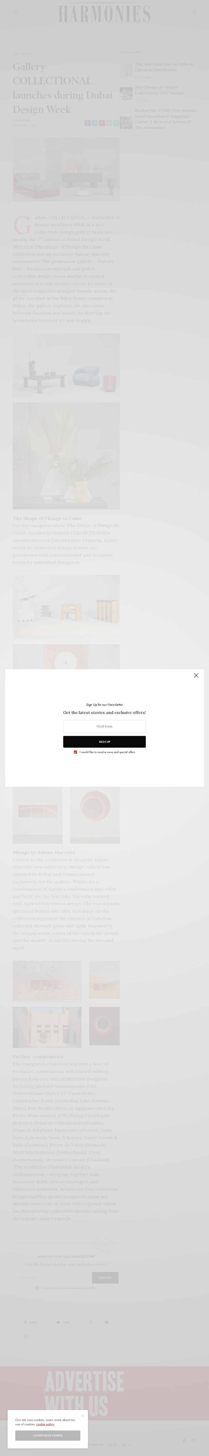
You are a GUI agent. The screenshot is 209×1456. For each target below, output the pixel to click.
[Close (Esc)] (196, 677)
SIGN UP (104, 742)
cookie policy (45, 1424)
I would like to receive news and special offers (107, 752)
